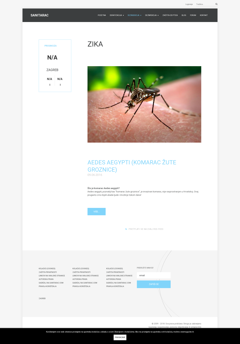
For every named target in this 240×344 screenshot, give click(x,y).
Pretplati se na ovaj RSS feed (146, 229)
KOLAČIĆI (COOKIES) (47, 269)
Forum (193, 15)
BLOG (184, 15)
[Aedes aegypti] (144, 104)
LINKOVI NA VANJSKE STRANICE (52, 276)
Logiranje (189, 4)
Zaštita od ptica (170, 15)
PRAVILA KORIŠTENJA (47, 286)
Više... (97, 211)
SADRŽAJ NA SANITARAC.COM (51, 283)
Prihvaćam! (120, 337)
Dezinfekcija (151, 15)
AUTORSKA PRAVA (46, 279)
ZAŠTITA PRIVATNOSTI (48, 272)
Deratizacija (116, 15)
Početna (102, 15)
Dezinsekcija (133, 15)
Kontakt (204, 15)
